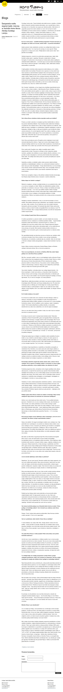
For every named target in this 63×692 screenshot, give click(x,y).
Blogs (39, 14)
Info (33, 14)
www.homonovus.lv (52, 688)
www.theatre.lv (5, 688)
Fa (51, 1)
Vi (57, 1)
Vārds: (23, 656)
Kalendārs (26, 14)
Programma (18, 14)
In (54, 1)
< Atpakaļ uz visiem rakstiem (28, 647)
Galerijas (46, 14)
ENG (61, 1)
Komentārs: (24, 661)
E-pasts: (23, 659)
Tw (48, 1)
